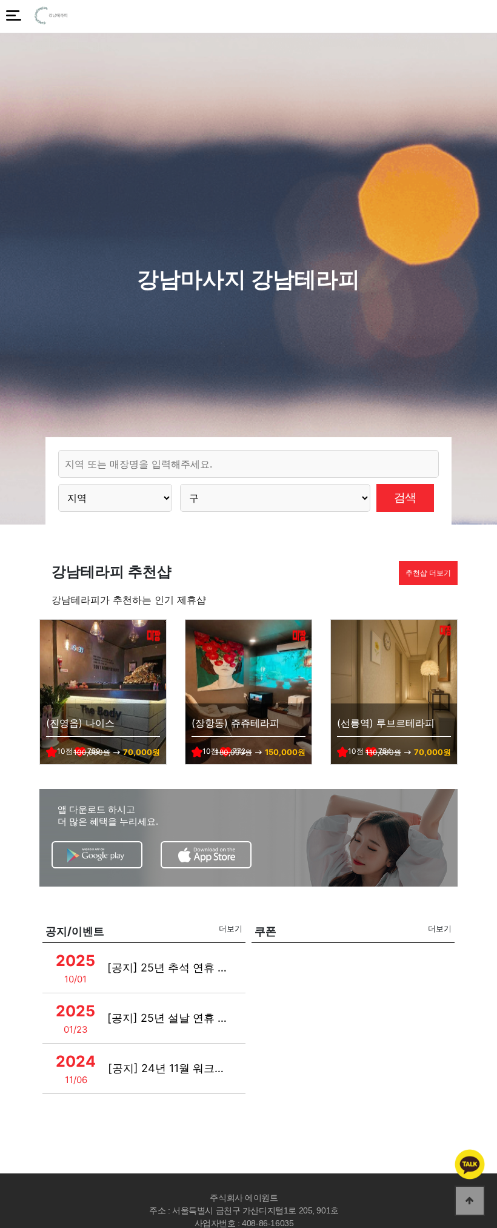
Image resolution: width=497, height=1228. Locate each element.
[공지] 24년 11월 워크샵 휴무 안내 (170, 1068)
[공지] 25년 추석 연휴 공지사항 (169, 967)
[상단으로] (470, 1201)
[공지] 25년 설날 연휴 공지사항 (169, 1018)
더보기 (230, 928)
